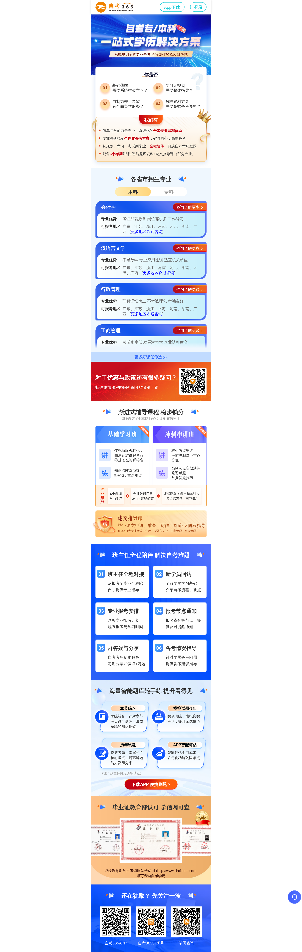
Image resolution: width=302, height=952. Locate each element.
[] (146, 231)
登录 (198, 7)
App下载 (172, 7)
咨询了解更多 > (189, 207)
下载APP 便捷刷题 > (151, 784)
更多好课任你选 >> (151, 357)
